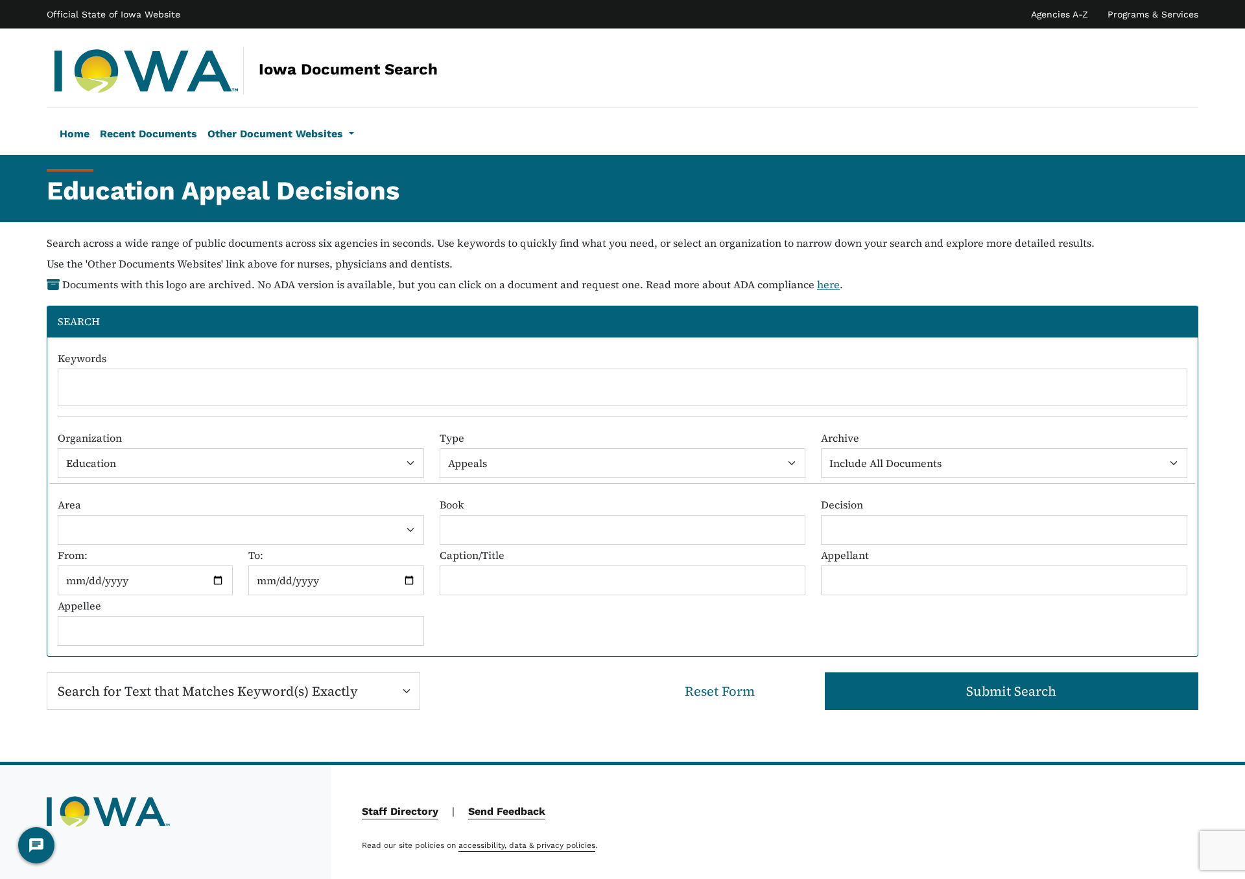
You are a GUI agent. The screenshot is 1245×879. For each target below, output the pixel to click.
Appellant (845, 555)
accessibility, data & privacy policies (526, 845)
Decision (842, 504)
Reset (720, 691)
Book (452, 504)
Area (69, 504)
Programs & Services (1153, 14)
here (828, 284)
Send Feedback (506, 811)
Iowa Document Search (259, 69)
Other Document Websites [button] (277, 134)
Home (74, 134)
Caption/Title (472, 555)
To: (255, 555)
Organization (90, 438)
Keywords (82, 358)
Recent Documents (148, 134)
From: (73, 555)
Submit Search (1011, 691)
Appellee (79, 606)
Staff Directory (400, 811)
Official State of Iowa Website (113, 14)
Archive (840, 438)
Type (452, 438)
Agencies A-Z (1059, 14)
